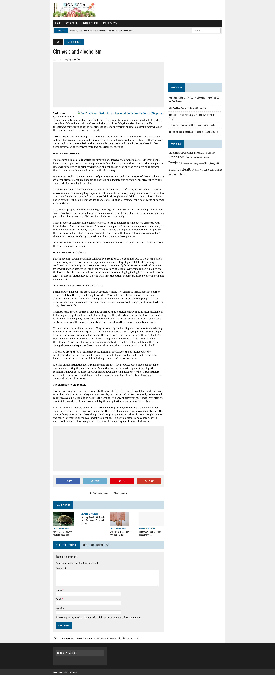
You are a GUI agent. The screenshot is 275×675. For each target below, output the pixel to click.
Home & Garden (109, 23)
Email (59, 599)
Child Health (175, 152)
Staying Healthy (72, 59)
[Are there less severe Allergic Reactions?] (63, 524)
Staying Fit (211, 163)
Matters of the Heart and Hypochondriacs (150, 533)
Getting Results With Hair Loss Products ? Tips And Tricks (93, 520)
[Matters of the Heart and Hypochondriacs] (151, 524)
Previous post (100, 492)
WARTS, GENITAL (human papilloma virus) (121, 533)
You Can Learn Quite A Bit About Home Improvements (191, 125)
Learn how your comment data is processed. (116, 638)
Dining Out (203, 153)
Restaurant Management (193, 163)
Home (57, 23)
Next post (119, 492)
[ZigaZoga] (137, 10)
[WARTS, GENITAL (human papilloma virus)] (119, 524)
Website (60, 608)
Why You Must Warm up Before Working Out (187, 108)
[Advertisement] (109, 84)
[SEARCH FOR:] (206, 30)
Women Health (177, 174)
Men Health (199, 157)
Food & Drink (71, 23)
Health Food (176, 157)
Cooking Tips (191, 152)
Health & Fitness (90, 23)
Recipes (175, 163)
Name (59, 590)
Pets (207, 157)
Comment (61, 568)
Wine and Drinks (213, 169)
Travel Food (199, 170)
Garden (211, 152)
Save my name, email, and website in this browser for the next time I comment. (100, 617)
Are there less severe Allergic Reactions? (62, 533)
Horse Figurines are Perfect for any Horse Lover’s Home (193, 131)
